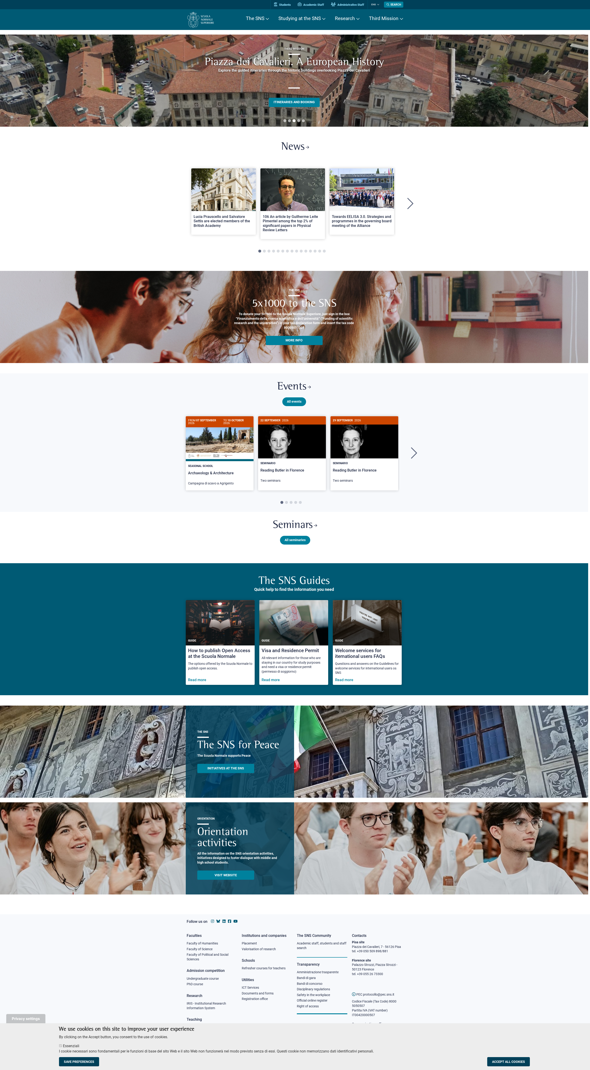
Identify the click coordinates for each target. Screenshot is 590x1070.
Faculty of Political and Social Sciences (207, 957)
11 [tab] (306, 251)
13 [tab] (315, 251)
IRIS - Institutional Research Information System (206, 1006)
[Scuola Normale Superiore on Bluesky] (218, 921)
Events (292, 387)
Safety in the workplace (313, 995)
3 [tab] (294, 121)
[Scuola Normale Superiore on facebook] (229, 921)
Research (345, 18)
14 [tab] (319, 251)
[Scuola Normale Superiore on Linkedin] (224, 921)
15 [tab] (324, 251)
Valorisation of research (259, 949)
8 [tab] (292, 251)
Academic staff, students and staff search (321, 945)
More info (294, 340)
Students (284, 4)
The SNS (255, 18)
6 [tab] (282, 251)
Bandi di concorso (309, 983)
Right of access (308, 1006)
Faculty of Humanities (202, 943)
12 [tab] (310, 251)
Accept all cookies (508, 1062)
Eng (373, 4)
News (293, 147)
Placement (249, 943)
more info (294, 85)
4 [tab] (298, 121)
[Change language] (377, 4)
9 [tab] (296, 251)
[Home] (201, 20)
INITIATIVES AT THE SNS (225, 768)
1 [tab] (285, 121)
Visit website (226, 875)
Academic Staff (313, 4)
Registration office (255, 999)
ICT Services (250, 987)
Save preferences (79, 1062)
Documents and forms (258, 993)
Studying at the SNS (299, 18)
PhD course (195, 984)
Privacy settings (26, 1018)
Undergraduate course (203, 978)
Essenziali (71, 1046)
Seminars (293, 525)
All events (294, 401)
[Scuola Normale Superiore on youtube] (235, 921)
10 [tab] (301, 251)
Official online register (312, 1000)
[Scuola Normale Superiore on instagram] (212, 921)
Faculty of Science (199, 949)
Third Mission (383, 18)
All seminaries (295, 540)
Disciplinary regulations (313, 989)
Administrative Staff (350, 4)
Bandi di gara (306, 978)
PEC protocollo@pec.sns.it (375, 994)
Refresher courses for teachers (264, 968)
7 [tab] (287, 251)
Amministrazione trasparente (318, 972)
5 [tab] (303, 121)
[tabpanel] (294, 81)
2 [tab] (289, 121)
